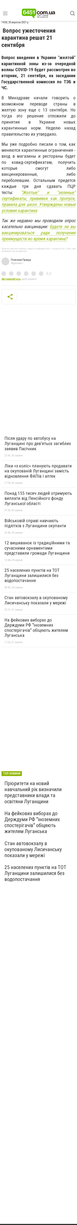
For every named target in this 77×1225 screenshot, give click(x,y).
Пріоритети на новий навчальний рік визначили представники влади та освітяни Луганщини (33, 792)
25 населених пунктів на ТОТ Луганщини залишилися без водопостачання (31, 575)
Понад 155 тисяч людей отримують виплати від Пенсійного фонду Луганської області (38, 498)
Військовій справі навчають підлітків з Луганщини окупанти (35, 523)
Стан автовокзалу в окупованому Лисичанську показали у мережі (36, 600)
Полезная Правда (21, 259)
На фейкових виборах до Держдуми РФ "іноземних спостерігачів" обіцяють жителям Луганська (36, 627)
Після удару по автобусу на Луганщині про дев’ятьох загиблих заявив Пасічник (37, 443)
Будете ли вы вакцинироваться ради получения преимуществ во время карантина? (38, 232)
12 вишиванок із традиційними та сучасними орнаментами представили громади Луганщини (37, 548)
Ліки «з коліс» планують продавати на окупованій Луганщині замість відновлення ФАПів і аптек (38, 471)
